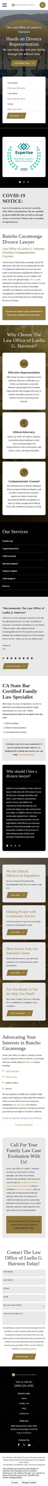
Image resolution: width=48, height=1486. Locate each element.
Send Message (22, 1356)
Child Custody (11, 1077)
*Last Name (12, 93)
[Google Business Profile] (29, 1444)
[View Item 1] (20, 182)
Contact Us (24, 1413)
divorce (33, 279)
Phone (6, 1288)
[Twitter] (24, 1444)
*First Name (12, 83)
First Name (8, 1272)
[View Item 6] (24, 658)
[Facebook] (18, 1444)
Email (5, 1297)
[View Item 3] (28, 182)
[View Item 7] (28, 658)
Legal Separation (12, 1071)
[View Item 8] (32, 658)
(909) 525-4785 (24, 1385)
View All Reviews (13, 666)
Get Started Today (22, 63)
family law (29, 1062)
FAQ (24, 1408)
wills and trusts (19, 1105)
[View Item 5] (19, 658)
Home (24, 1398)
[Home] (23, 5)
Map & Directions (24, 1433)
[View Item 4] (16, 658)
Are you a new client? (12, 1305)
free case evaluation (24, 1189)
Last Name (8, 1280)
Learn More (15, 895)
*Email (10, 104)
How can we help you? (13, 1313)
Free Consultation (17, 1013)
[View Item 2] (24, 182)
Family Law (24, 1403)
